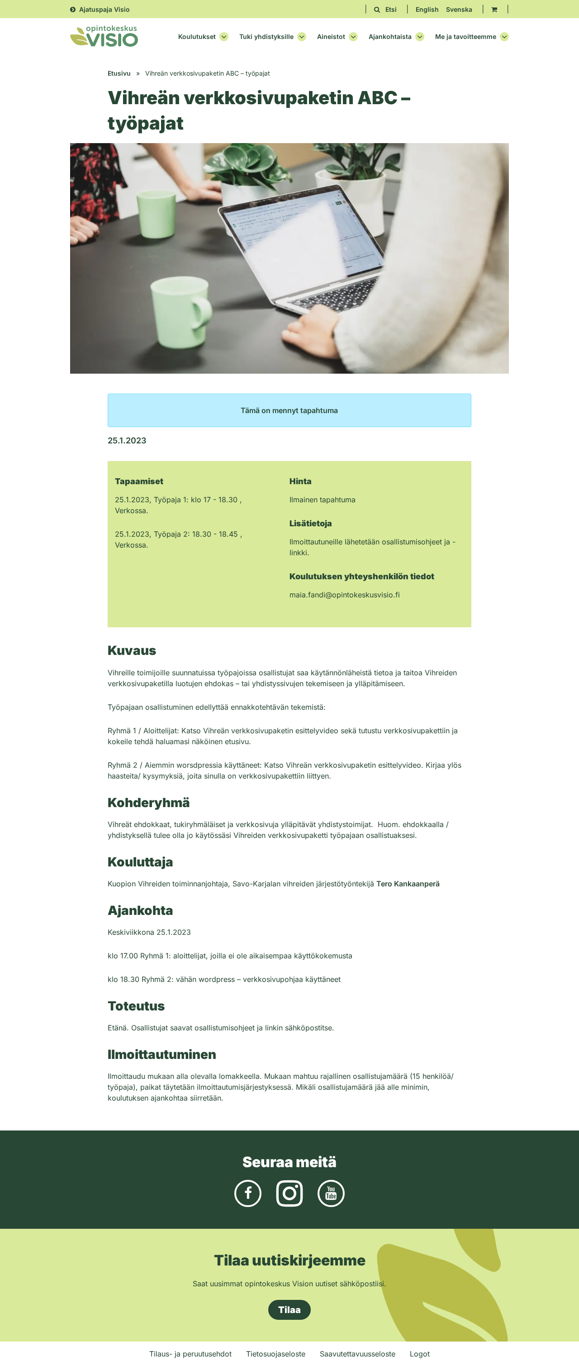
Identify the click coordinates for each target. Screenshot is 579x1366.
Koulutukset (197, 37)
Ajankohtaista (390, 37)
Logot (420, 1353)
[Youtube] (331, 1193)
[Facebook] (247, 1193)
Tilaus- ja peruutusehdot (190, 1353)
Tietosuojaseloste (275, 1353)
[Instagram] (289, 1193)
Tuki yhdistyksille (266, 37)
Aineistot (331, 37)
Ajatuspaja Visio (104, 9)
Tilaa (289, 1309)
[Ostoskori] (494, 9)
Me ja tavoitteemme (465, 37)
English (427, 9)
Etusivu (119, 73)
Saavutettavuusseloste (357, 1353)
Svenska (459, 9)
